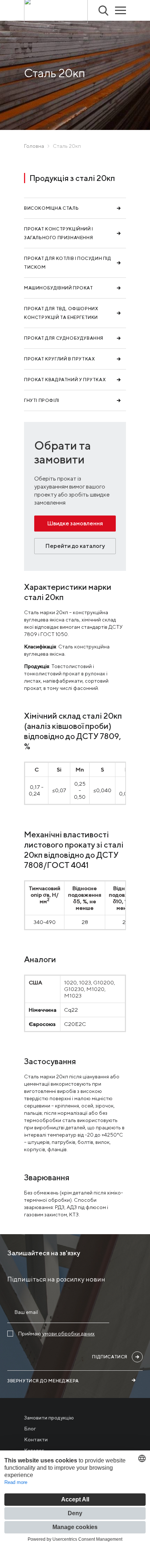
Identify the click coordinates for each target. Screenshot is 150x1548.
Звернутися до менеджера (43, 1380)
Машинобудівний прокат (58, 288)
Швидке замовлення (75, 523)
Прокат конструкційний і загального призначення (58, 233)
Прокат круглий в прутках (59, 359)
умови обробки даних (68, 1333)
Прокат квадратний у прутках (65, 379)
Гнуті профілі (41, 400)
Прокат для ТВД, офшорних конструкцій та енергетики (61, 313)
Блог (30, 1428)
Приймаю (56, 1333)
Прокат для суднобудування (63, 338)
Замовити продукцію (49, 1418)
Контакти (36, 1439)
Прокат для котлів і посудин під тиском (67, 263)
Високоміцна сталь (51, 208)
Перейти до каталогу (75, 545)
